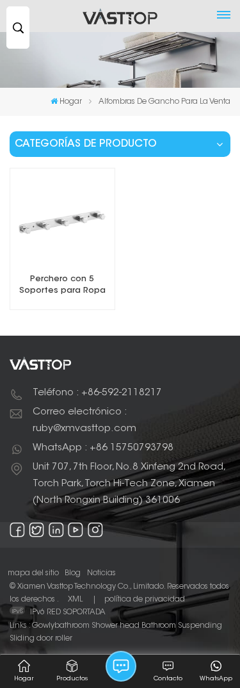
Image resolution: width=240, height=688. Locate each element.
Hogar (71, 102)
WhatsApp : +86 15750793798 (103, 448)
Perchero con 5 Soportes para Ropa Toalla (62, 286)
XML (75, 599)
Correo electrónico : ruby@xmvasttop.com (84, 420)
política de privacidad (144, 599)
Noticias (101, 573)
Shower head (116, 626)
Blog (73, 573)
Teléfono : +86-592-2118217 (97, 393)
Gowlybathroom (61, 626)
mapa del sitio (33, 573)
